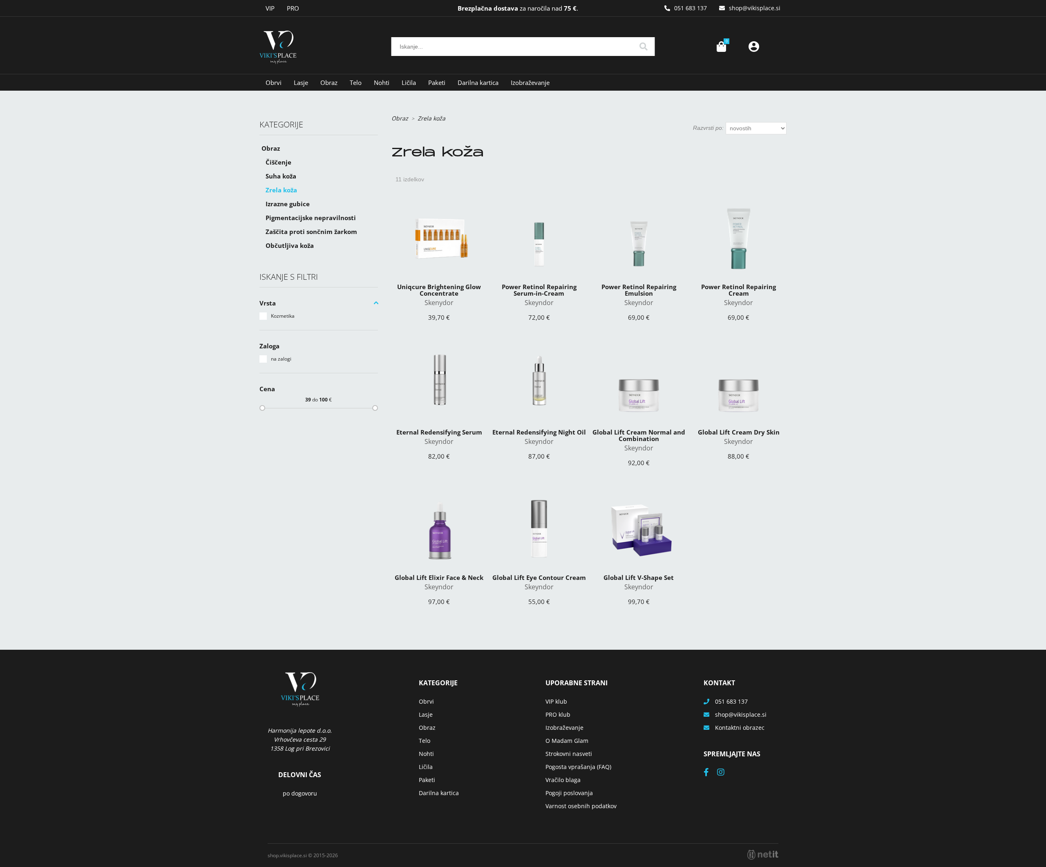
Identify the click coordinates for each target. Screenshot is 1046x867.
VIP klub (556, 701)
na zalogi (281, 358)
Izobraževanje (530, 82)
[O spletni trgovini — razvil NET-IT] (762, 855)
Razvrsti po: (708, 128)
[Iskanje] (643, 46)
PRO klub (557, 714)
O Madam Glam (566, 740)
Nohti (381, 82)
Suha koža (281, 176)
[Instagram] (725, 773)
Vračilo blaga (563, 780)
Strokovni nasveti (568, 754)
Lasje (301, 82)
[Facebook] (710, 773)
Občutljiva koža (290, 245)
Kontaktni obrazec (739, 727)
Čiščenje (278, 162)
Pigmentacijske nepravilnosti (311, 218)
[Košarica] (721, 46)
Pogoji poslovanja (569, 793)
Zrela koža (281, 190)
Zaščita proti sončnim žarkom (311, 231)
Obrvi (274, 82)
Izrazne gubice (288, 204)
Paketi (436, 82)
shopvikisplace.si (754, 8)
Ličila (409, 82)
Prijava (754, 46)
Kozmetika (283, 315)
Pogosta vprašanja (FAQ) (578, 767)
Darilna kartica (478, 82)
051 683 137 (690, 8)
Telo (356, 82)
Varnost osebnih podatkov (581, 806)
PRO (293, 8)
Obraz (328, 82)
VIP (270, 8)
